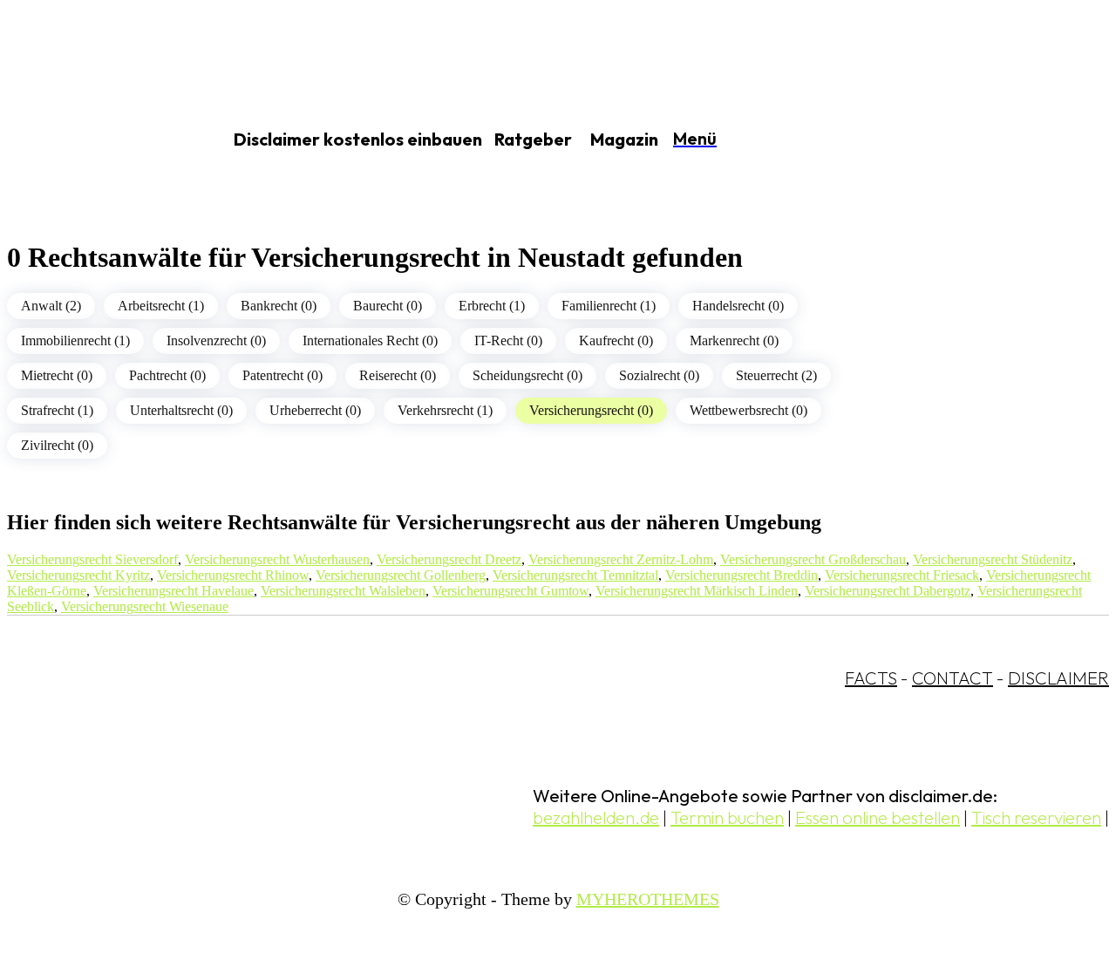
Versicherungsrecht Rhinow (233, 575)
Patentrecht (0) (282, 375)
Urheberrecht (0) (315, 410)
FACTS (871, 678)
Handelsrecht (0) (738, 305)
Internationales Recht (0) (370, 340)
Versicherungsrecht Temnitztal (575, 575)
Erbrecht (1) (492, 305)
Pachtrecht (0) (167, 375)
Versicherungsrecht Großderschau (813, 559)
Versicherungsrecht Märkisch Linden (696, 590)
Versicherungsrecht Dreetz (449, 559)
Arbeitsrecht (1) (161, 305)
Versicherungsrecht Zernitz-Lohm (620, 559)
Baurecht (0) (387, 305)
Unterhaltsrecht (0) (181, 410)
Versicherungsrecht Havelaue (173, 590)
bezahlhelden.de (596, 817)
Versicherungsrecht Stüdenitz (992, 559)
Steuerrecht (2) (776, 375)
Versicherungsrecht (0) (591, 410)
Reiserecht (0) (397, 375)
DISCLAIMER (1058, 678)
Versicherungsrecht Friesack (902, 575)
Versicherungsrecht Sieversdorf (92, 559)
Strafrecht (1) (57, 410)
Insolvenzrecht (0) (216, 340)
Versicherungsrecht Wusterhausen (277, 559)
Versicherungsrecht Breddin (741, 575)
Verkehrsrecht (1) (445, 410)
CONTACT (952, 678)
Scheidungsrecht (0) (527, 375)
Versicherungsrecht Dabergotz (887, 590)
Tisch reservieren (1036, 817)
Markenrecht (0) (734, 340)
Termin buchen (727, 817)
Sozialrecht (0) (659, 375)
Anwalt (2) (51, 305)
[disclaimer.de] (94, 140)
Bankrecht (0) (278, 305)
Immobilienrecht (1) (75, 340)
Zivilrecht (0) (57, 445)
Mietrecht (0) (56, 375)
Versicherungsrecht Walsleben (343, 590)
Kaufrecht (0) (616, 340)
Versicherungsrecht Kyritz (78, 575)
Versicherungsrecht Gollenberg (401, 575)
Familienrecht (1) (608, 305)
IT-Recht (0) (508, 340)
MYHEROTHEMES (647, 899)
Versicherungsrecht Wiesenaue (144, 606)
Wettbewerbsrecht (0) (748, 410)
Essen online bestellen (877, 817)
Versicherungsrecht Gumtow (510, 590)
